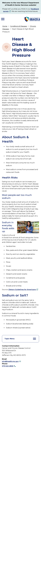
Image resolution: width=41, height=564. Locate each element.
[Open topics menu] (35, 339)
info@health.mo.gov (10, 361)
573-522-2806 (7, 366)
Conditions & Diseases (18, 26)
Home (4, 26)
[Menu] (3, 19)
